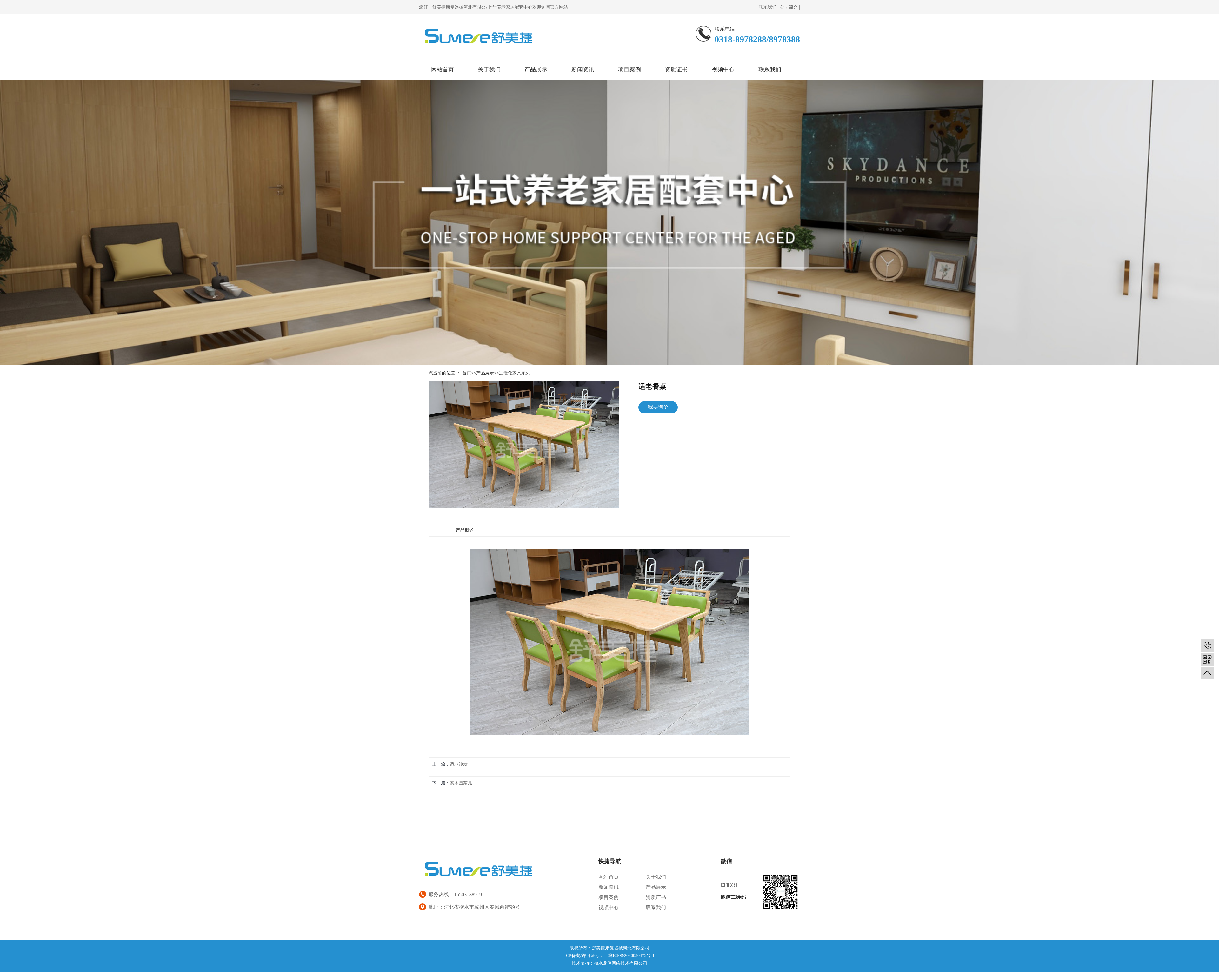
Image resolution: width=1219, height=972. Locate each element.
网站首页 (442, 69)
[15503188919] (1207, 645)
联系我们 (767, 7)
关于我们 (489, 69)
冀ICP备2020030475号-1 (631, 955)
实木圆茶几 (461, 783)
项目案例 (629, 69)
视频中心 (723, 69)
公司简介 (789, 7)
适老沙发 (459, 764)
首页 (466, 373)
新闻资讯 (582, 69)
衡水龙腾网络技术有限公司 (620, 963)
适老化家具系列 (514, 373)
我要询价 (658, 407)
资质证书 (676, 69)
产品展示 (535, 69)
